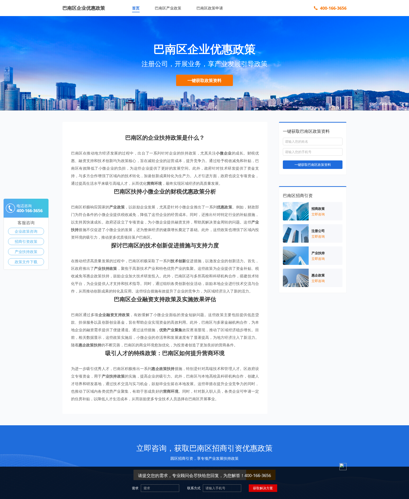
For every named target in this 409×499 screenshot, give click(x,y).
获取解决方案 (263, 488)
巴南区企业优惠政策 (83, 8)
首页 (136, 8)
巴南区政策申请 (209, 8)
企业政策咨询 (26, 231)
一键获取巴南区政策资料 (312, 164)
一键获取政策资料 (204, 80)
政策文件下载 (26, 261)
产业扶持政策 (26, 251)
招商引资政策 (26, 241)
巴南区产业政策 (168, 8)
